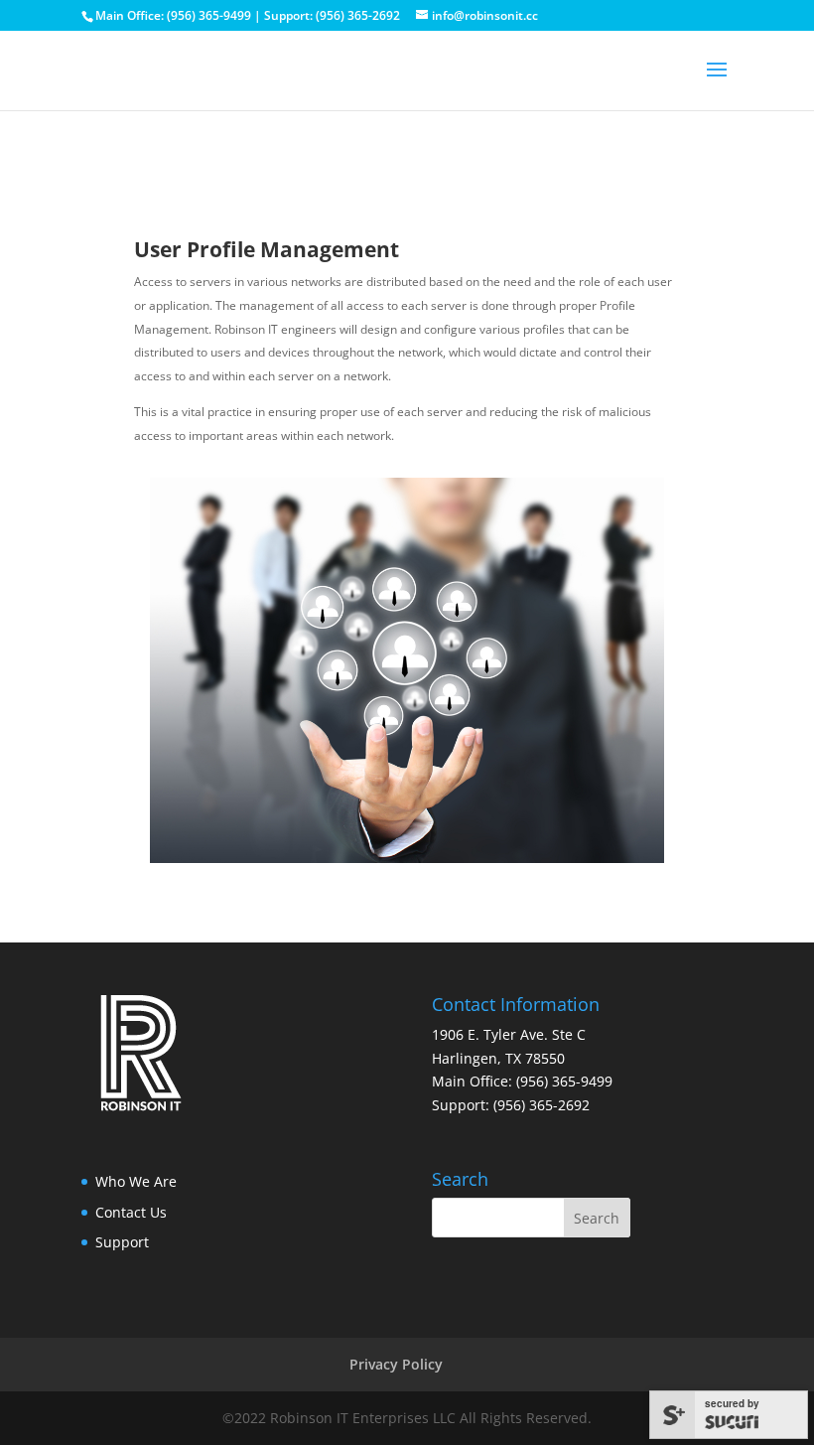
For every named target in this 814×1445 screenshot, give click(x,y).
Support (122, 1241)
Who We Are (136, 1181)
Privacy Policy (396, 1364)
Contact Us (131, 1212)
